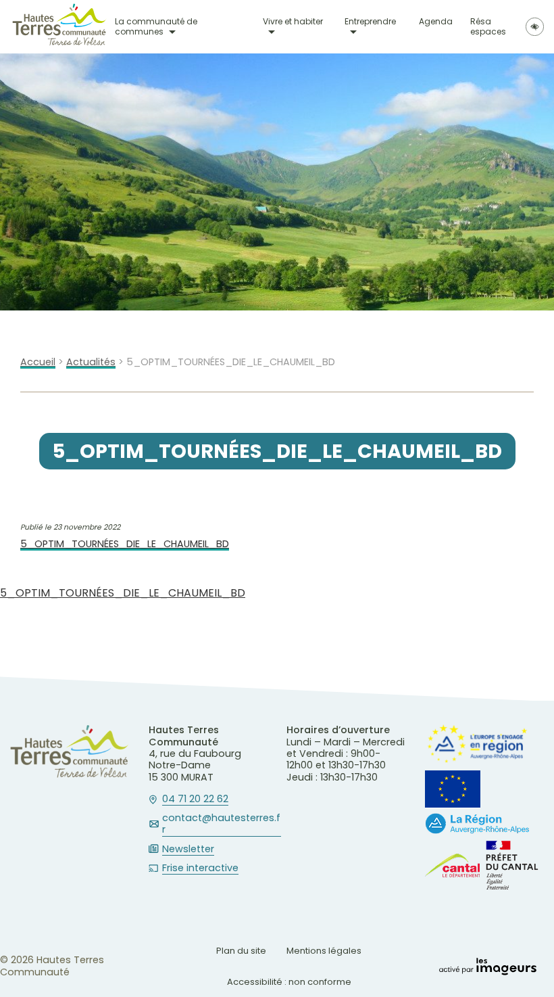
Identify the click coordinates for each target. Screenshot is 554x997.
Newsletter (188, 849)
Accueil (37, 362)
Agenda (436, 22)
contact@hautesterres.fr (221, 824)
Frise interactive (200, 868)
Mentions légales (323, 950)
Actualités (91, 362)
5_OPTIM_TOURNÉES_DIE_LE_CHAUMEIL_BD (124, 544)
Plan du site (241, 950)
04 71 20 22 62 (195, 799)
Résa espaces (488, 27)
